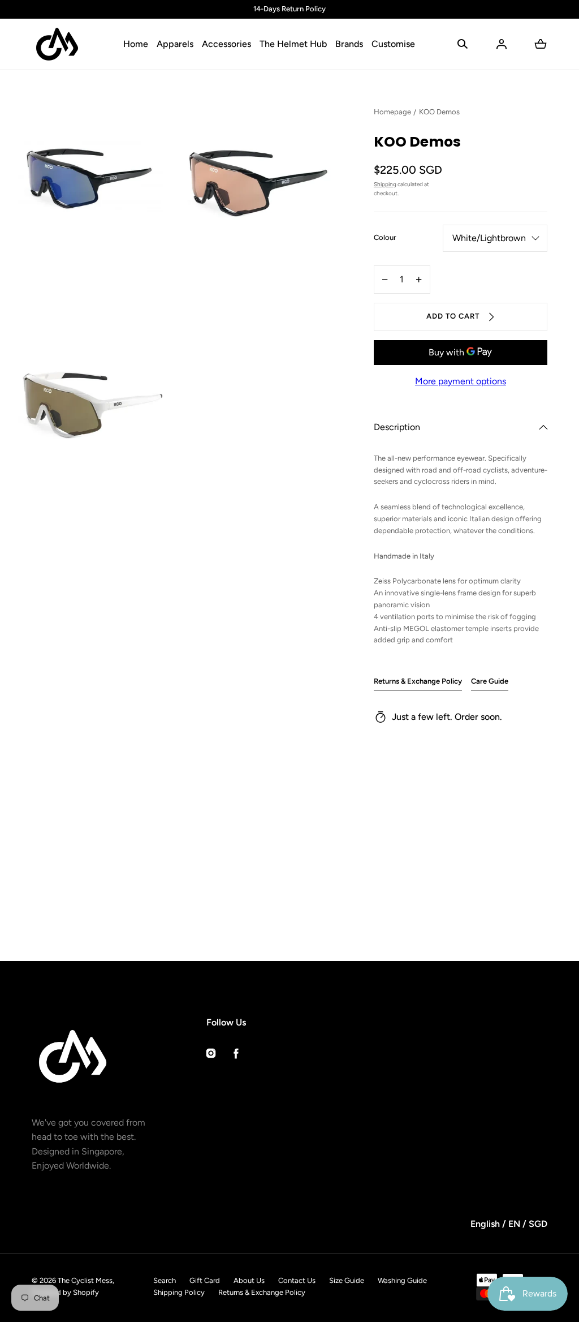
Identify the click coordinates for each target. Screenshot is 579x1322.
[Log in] (501, 44)
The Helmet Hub (293, 43)
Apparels (175, 43)
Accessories (226, 43)
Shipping (385, 184)
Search (164, 1280)
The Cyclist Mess (85, 1280)
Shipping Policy (179, 1292)
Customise (393, 43)
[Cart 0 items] (540, 44)
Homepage (392, 112)
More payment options (460, 381)
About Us (249, 1280)
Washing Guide (402, 1280)
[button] (462, 44)
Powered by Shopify (65, 1292)
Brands (349, 43)
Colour (385, 237)
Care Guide (489, 681)
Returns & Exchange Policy (418, 681)
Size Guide (346, 1280)
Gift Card (204, 1280)
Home (135, 43)
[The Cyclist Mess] (57, 44)
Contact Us (297, 1280)
